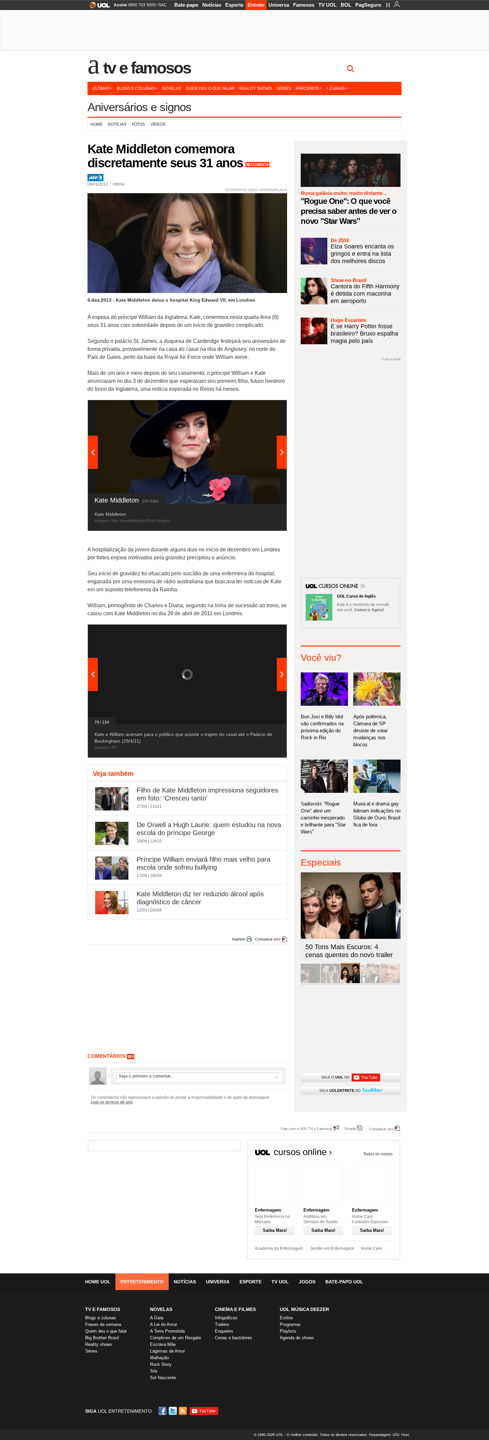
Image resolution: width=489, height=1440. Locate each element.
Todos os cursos (378, 1154)
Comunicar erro (267, 939)
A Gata (156, 1317)
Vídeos (157, 124)
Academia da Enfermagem (279, 1248)
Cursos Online (339, 586)
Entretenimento (142, 1281)
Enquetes (224, 1331)
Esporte (234, 5)
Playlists (288, 1331)
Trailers (222, 1324)
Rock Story (161, 1364)
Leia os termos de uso (112, 1102)
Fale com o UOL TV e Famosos (306, 1128)
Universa (278, 5)
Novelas (171, 88)
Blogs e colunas (136, 88)
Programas (290, 1324)
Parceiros (307, 88)
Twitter (173, 1411)
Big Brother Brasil (102, 1337)
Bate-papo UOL (344, 1281)
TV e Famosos (147, 68)
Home (96, 124)
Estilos (286, 1317)
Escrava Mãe (163, 1344)
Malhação (159, 1357)
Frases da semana (103, 1324)
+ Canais (335, 88)
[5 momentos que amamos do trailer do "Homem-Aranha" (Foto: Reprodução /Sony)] (310, 982)
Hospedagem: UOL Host (389, 1435)
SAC (162, 5)
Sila (153, 1370)
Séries (283, 88)
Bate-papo (186, 5)
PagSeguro (368, 5)
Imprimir (238, 939)
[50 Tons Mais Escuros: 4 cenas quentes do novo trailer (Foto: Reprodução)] (350, 982)
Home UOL (97, 1281)
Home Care (371, 1248)
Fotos (138, 124)
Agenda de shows (297, 1337)
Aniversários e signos (139, 106)
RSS (183, 1411)
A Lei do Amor (163, 1324)
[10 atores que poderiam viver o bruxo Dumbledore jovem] (370, 982)
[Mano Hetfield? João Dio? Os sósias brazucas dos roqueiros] (390, 982)
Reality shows (255, 88)
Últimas (100, 88)
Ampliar (265, 408)
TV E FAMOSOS (102, 1309)
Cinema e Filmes (235, 1309)
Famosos (303, 5)
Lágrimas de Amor (167, 1351)
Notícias (211, 5)
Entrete (255, 5)
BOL (346, 5)
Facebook (163, 1411)
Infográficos (226, 1317)
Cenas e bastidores (233, 1337)
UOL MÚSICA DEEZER (304, 1309)
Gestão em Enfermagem (332, 1248)
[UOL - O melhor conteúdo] (98, 7)
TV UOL (327, 5)
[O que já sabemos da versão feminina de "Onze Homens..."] (330, 982)
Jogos (307, 1281)
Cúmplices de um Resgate (175, 1337)
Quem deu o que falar (210, 88)
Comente (259, 165)
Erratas (351, 1128)
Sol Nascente (163, 1377)
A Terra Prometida (167, 1331)
